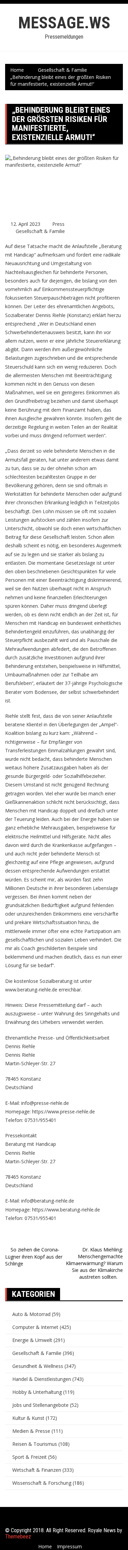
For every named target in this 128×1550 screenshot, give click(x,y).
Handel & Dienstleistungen (41, 1379)
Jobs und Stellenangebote (40, 1405)
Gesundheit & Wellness (37, 1366)
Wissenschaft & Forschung (41, 1483)
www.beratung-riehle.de (31, 989)
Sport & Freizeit (29, 1457)
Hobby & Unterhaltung (37, 1392)
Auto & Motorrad (31, 1314)
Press (58, 224)
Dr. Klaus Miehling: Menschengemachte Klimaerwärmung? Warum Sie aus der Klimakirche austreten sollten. (94, 1263)
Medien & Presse (31, 1431)
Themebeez (18, 1536)
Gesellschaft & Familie (40, 231)
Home (45, 1546)
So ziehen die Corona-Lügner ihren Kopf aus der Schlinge (33, 1256)
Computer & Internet (35, 1327)
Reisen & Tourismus (34, 1444)
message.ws (64, 22)
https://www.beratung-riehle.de (66, 1209)
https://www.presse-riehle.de (63, 1111)
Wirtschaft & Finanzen (36, 1470)
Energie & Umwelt (32, 1340)
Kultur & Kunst (28, 1418)
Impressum (69, 1546)
